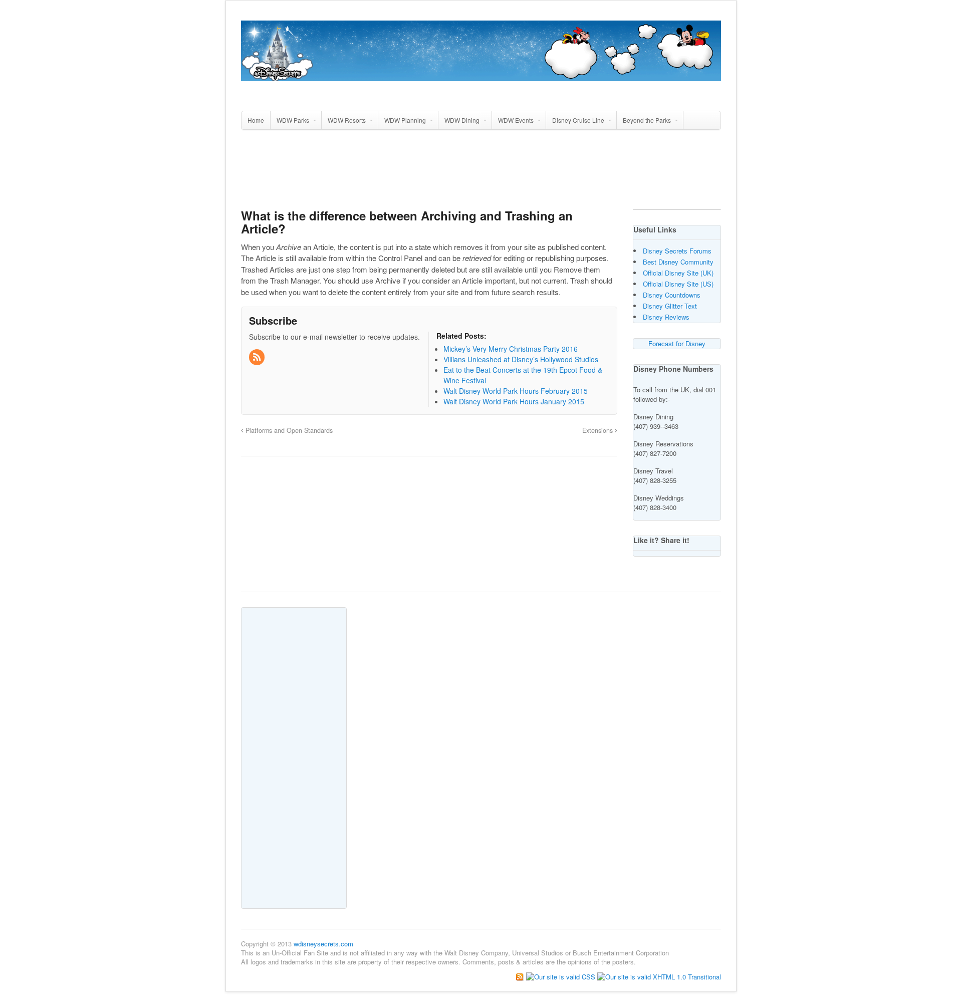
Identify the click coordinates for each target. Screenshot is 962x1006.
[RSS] (257, 357)
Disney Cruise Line (578, 120)
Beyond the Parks (647, 120)
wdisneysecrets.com (323, 943)
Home (256, 120)
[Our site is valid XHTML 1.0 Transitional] (659, 976)
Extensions (598, 430)
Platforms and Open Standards (288, 430)
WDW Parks (293, 120)
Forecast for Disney (676, 343)
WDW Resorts (347, 120)
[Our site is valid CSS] (561, 976)
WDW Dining (461, 120)
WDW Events (516, 120)
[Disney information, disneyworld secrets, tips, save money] (481, 76)
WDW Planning (405, 120)
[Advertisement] (481, 173)
